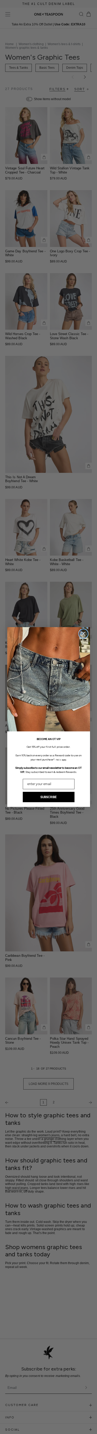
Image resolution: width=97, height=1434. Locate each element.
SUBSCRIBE (48, 797)
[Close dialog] (83, 633)
